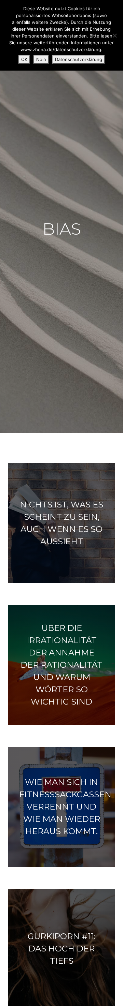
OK (24, 59)
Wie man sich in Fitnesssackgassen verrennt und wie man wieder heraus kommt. (65, 806)
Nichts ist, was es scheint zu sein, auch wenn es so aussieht (61, 523)
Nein (41, 59)
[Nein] (114, 35)
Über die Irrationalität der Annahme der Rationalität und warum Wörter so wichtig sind (61, 665)
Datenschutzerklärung (78, 59)
